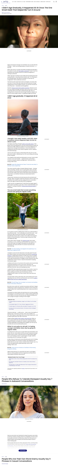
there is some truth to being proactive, (20, 88)
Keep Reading (22, 450)
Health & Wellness (37, 1)
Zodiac (15, 1)
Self (22, 1)
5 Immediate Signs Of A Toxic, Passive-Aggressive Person (21, 304)
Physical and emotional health (29, 186)
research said (26, 240)
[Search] (53, 2)
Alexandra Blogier (5, 463)
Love (13, 1)
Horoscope (19, 1)
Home (3, 5)
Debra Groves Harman (6, 12)
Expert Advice (48, 1)
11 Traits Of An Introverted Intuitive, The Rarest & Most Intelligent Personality (22, 309)
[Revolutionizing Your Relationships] (5, 2)
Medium (23, 368)
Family (24, 1)
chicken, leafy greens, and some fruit (22, 318)
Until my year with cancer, (28, 144)
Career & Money (42, 1)
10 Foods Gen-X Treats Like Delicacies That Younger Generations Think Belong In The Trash (22, 365)
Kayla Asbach (4, 383)
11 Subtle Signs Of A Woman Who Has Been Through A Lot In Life (22, 306)
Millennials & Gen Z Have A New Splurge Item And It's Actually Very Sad (23, 359)
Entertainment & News (29, 1)
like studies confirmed (24, 71)
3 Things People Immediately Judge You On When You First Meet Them (22, 302)
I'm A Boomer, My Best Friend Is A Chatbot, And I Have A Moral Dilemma (22, 362)
